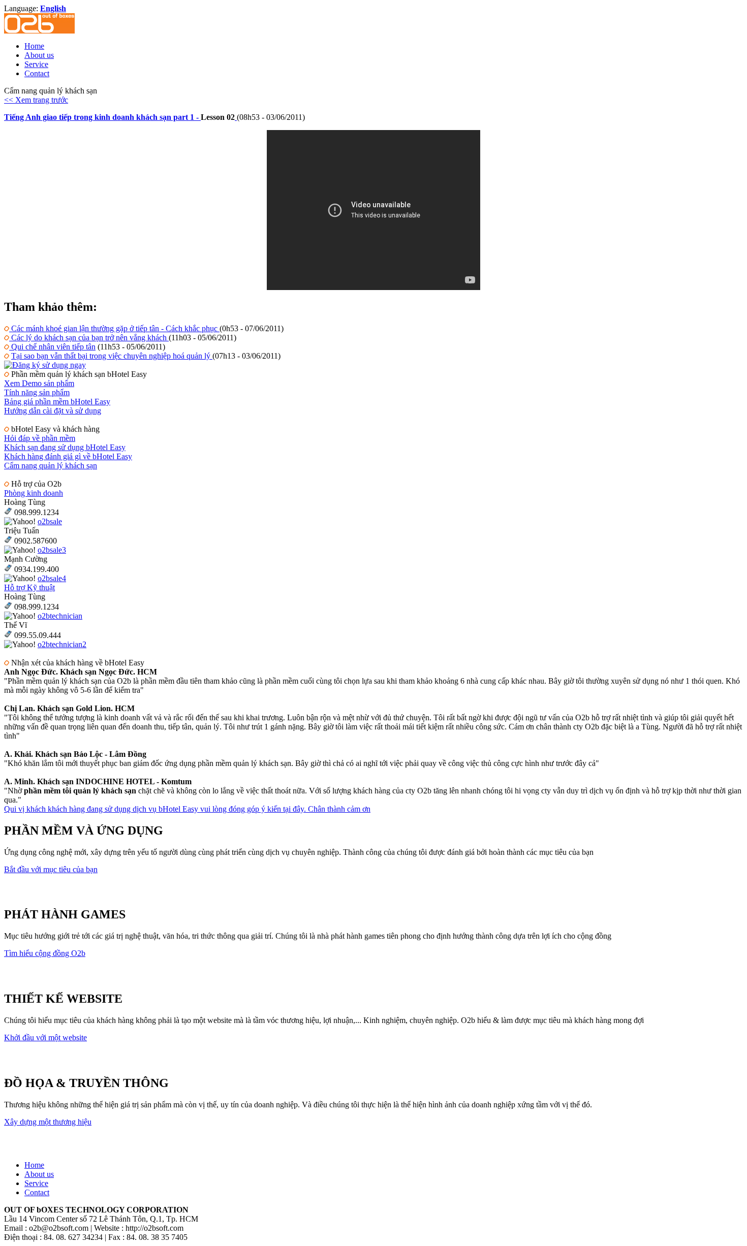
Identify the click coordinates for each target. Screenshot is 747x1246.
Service (36, 64)
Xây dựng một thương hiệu (47, 1121)
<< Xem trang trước (36, 99)
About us (39, 55)
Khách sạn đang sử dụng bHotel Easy (65, 447)
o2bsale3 (52, 550)
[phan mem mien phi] (45, 365)
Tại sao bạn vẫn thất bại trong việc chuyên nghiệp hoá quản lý (111, 356)
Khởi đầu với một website (45, 1037)
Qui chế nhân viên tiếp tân (52, 346)
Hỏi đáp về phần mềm (39, 438)
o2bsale (50, 521)
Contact (36, 73)
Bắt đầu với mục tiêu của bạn (51, 869)
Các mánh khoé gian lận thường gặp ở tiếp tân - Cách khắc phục (114, 328)
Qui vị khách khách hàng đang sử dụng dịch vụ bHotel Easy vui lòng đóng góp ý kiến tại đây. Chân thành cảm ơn (187, 809)
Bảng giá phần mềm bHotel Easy (57, 401)
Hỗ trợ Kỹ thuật (29, 587)
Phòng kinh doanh (33, 493)
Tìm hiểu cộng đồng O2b (44, 953)
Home (34, 46)
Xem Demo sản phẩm (39, 383)
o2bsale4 (52, 578)
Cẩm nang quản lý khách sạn (50, 465)
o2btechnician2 (62, 644)
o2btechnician (60, 616)
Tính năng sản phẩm (37, 392)
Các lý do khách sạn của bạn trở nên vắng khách (89, 337)
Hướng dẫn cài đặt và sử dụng (52, 410)
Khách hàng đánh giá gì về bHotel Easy (68, 456)
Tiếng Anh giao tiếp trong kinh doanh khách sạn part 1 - (102, 117)
